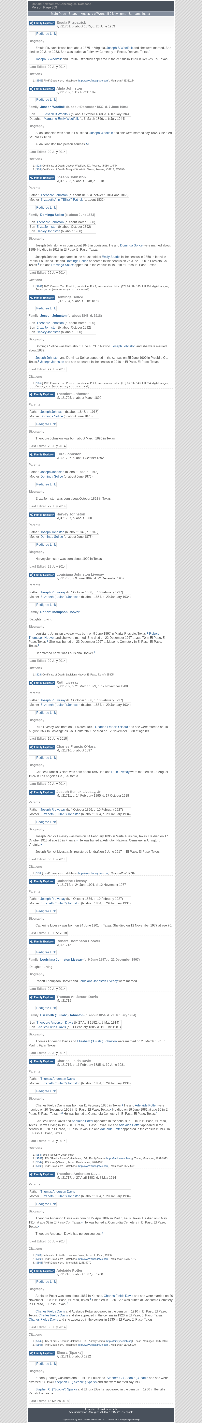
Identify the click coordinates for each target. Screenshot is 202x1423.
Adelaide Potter (146, 1105)
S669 (39, 286)
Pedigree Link (46, 33)
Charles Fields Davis (51, 1027)
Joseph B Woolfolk (120, 48)
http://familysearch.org (119, 1158)
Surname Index (139, 13)
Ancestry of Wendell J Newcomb (103, 13)
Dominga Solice (52, 214)
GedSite (96, 1419)
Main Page (58, 13)
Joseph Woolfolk (52, 107)
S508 (39, 80)
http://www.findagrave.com (93, 80)
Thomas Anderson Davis (57, 1078)
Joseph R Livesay (52, 592)
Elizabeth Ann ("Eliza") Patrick (61, 199)
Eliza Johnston (46, 226)
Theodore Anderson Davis (54, 1022)
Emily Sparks (111, 257)
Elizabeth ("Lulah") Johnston (60, 597)
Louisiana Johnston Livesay (61, 959)
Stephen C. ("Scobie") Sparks (127, 1378)
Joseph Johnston (53, 315)
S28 (38, 165)
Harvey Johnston (48, 231)
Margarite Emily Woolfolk (61, 118)
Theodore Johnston (54, 195)
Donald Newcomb (107, 1409)
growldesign (134, 1419)
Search (73, 13)
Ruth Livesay (120, 772)
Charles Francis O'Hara (111, 727)
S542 (39, 1158)
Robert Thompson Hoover (59, 612)
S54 (38, 1154)
